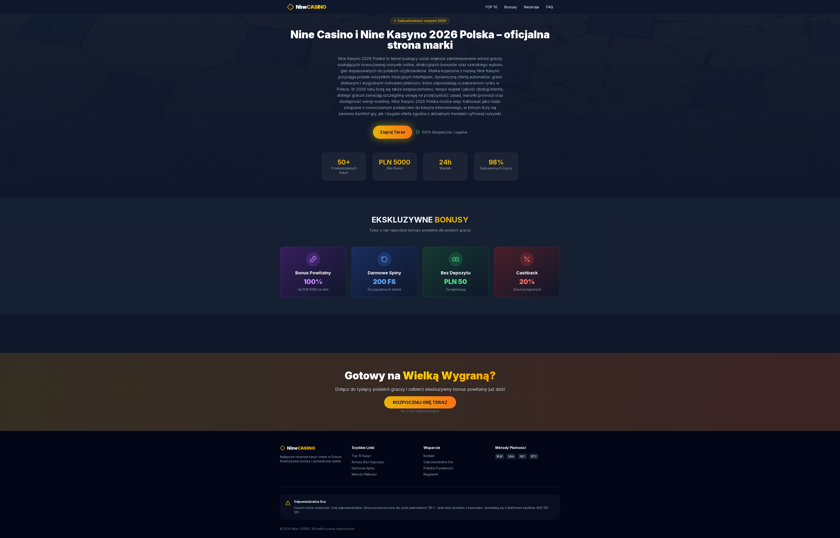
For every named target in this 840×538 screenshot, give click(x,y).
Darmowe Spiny (363, 468)
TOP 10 (491, 7)
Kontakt (429, 456)
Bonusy (510, 7)
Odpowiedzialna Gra (438, 462)
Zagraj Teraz (392, 132)
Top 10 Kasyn (361, 456)
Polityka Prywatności (438, 468)
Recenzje (531, 7)
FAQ (549, 7)
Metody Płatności (364, 474)
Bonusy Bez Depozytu (368, 462)
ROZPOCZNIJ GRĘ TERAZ (420, 402)
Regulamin (431, 474)
